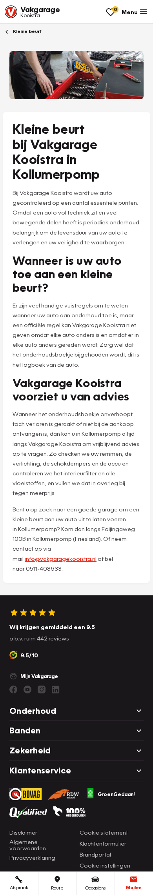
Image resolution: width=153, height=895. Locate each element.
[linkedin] (56, 689)
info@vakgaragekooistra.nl (61, 558)
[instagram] (42, 689)
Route (57, 888)
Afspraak (19, 887)
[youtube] (27, 689)
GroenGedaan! (116, 794)
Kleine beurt (27, 31)
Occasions (95, 888)
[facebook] (13, 689)
